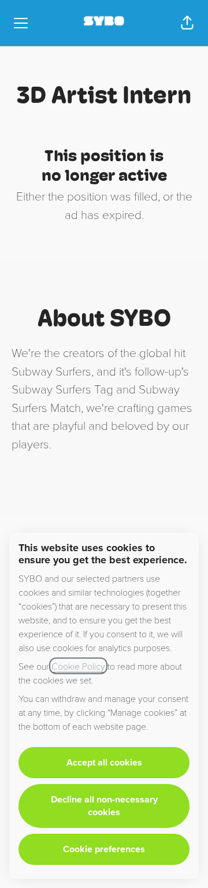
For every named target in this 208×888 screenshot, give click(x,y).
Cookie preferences (104, 849)
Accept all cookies (104, 762)
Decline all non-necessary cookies (104, 806)
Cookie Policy (78, 666)
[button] (187, 23)
